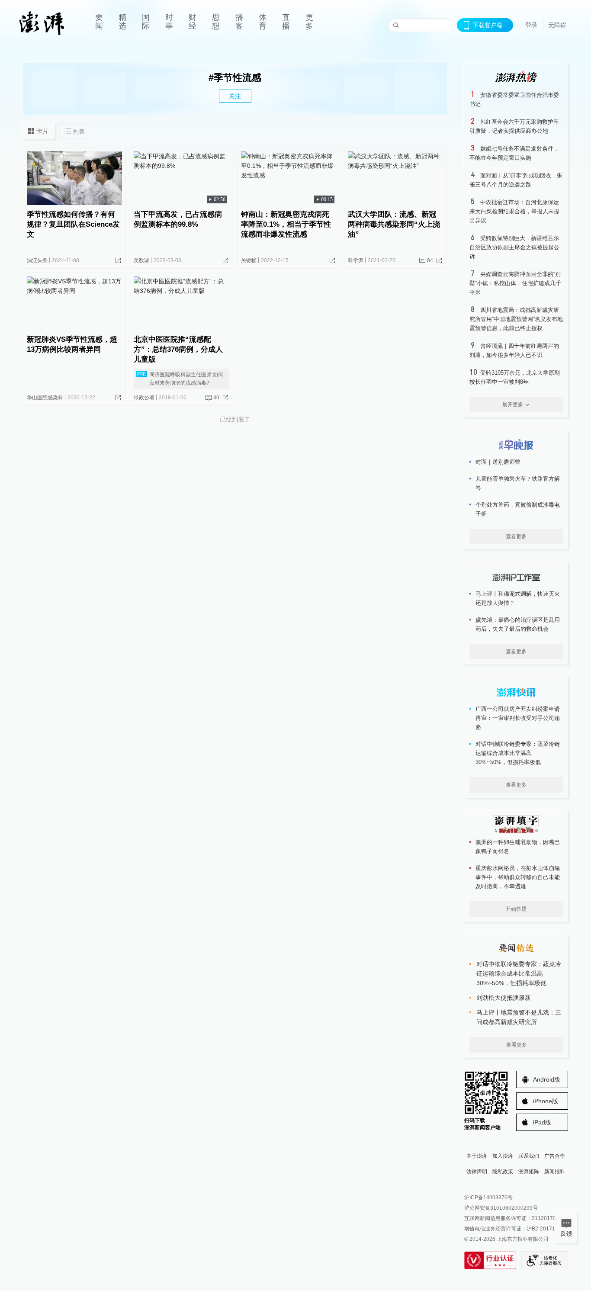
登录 (531, 24)
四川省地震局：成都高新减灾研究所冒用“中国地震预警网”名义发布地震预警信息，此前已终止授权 (516, 319)
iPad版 (542, 1122)
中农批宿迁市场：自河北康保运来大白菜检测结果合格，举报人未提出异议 (514, 211)
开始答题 (516, 909)
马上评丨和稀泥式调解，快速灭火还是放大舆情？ (517, 598)
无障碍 (557, 25)
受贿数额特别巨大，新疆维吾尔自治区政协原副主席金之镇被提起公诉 (514, 247)
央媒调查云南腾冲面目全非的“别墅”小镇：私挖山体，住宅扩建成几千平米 (515, 283)
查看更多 (516, 536)
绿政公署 (144, 398)
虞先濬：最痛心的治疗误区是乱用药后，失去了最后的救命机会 (517, 624)
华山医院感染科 (45, 398)
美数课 (141, 260)
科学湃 (355, 260)
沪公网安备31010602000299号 (501, 1208)
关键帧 (249, 260)
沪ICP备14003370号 (488, 1198)
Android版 (546, 1079)
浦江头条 (37, 260)
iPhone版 (545, 1101)
